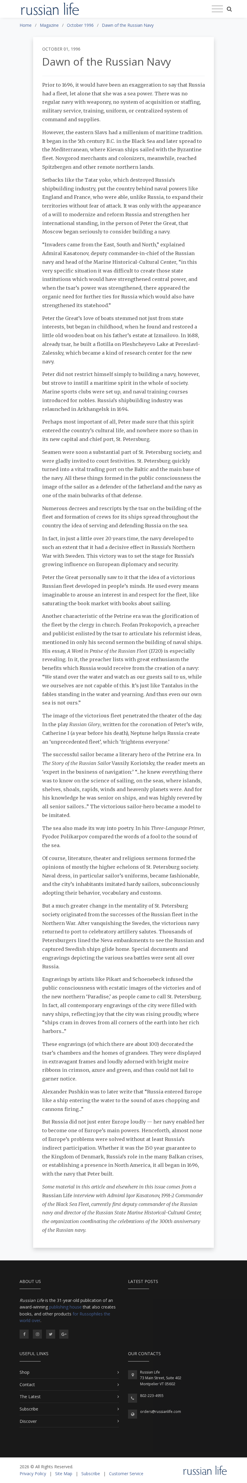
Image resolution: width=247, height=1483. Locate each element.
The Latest (30, 1396)
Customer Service (126, 1473)
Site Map (63, 1473)
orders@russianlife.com (160, 1411)
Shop (25, 1372)
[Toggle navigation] (217, 9)
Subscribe (29, 1409)
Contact (27, 1384)
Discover (28, 1421)
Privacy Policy (33, 1473)
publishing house (65, 1307)
